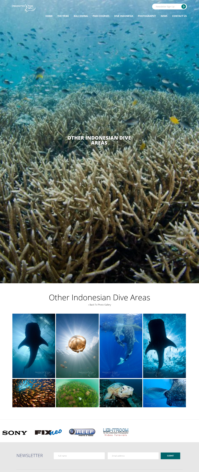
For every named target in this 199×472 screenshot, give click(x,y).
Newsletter (29, 455)
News (164, 16)
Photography (147, 16)
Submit (170, 456)
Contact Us (179, 16)
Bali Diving (81, 16)
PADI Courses (101, 16)
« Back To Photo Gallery (99, 304)
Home (49, 16)
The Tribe (63, 16)
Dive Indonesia (123, 16)
